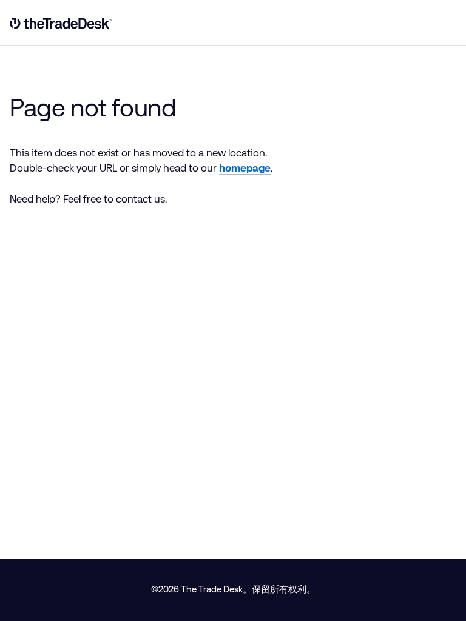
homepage (245, 168)
